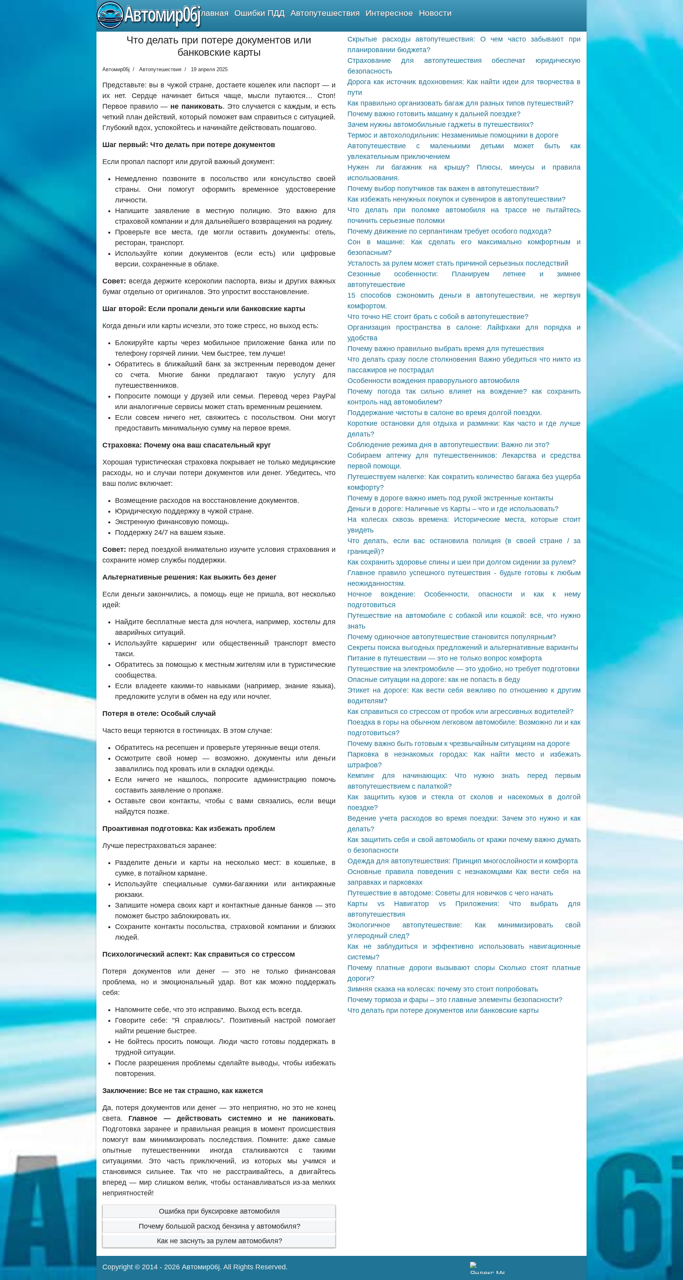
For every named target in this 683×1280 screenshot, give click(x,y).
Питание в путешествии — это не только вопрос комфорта (444, 658)
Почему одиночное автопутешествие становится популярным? (451, 637)
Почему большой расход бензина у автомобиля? (219, 1226)
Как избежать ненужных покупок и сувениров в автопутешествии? (456, 199)
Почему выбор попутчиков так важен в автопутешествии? (443, 189)
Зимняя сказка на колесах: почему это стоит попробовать (442, 989)
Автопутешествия (325, 12)
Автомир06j (201, 1267)
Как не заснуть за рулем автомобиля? (219, 1241)
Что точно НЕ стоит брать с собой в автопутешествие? (437, 317)
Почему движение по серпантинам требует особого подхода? (449, 231)
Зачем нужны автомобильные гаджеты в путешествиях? (440, 124)
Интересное (389, 12)
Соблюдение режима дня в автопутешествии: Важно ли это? (448, 445)
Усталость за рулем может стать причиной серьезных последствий (457, 263)
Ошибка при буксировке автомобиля (219, 1211)
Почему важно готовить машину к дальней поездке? (434, 114)
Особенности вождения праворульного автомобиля (433, 381)
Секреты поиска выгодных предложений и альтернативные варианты (462, 647)
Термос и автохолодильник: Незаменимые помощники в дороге (452, 135)
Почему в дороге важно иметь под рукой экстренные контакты (450, 498)
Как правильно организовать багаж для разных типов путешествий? (460, 103)
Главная (212, 12)
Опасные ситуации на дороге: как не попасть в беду (433, 679)
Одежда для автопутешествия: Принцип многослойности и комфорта (462, 861)
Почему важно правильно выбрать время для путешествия (445, 349)
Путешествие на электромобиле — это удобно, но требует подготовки (463, 669)
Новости (435, 12)
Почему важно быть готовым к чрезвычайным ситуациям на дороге (458, 744)
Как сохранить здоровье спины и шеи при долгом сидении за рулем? (461, 562)
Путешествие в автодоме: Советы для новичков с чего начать (450, 893)
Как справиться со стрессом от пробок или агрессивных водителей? (460, 712)
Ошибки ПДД (259, 12)
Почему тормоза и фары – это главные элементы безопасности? (454, 1000)
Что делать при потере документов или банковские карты (443, 1010)
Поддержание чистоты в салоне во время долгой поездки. (444, 413)
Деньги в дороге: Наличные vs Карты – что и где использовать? (452, 509)
